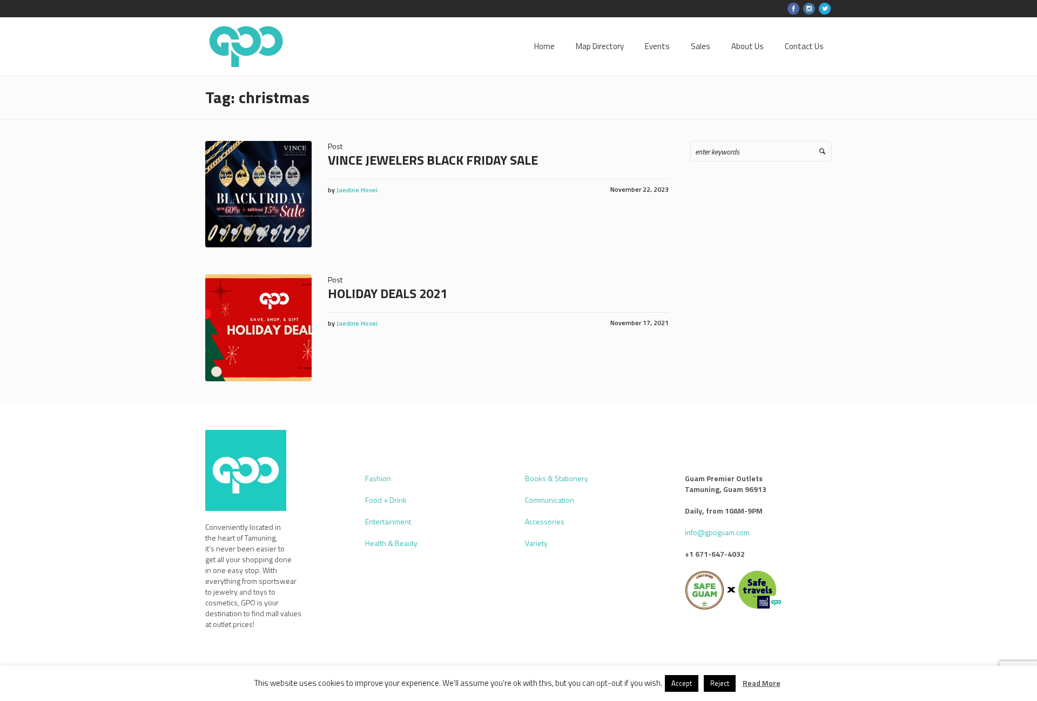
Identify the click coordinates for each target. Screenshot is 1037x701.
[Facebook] (793, 9)
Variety (536, 543)
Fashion (378, 478)
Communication (549, 499)
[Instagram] (809, 9)
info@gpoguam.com (717, 532)
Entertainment (388, 521)
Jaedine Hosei (357, 190)
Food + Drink (386, 499)
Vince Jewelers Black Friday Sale (433, 160)
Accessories (544, 521)
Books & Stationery (556, 478)
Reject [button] (719, 683)
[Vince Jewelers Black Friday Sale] (258, 194)
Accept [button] (681, 683)
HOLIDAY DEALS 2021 (387, 293)
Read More (761, 683)
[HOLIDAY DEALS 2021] (258, 327)
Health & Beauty (391, 543)
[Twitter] (825, 9)
